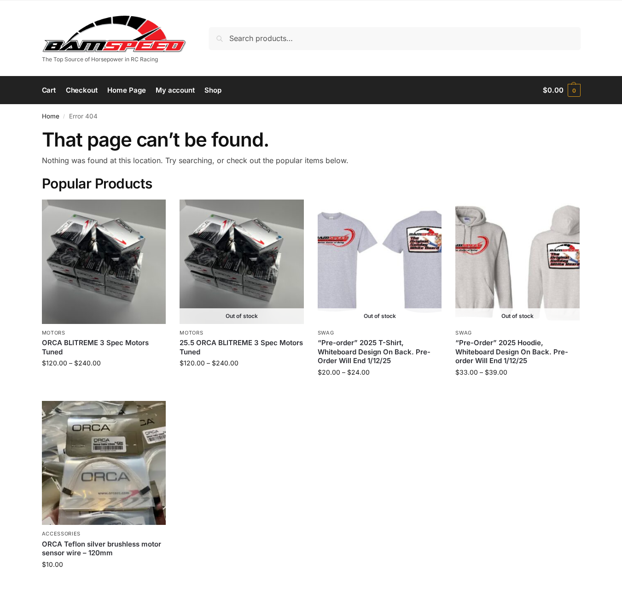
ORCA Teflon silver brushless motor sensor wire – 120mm (101, 549)
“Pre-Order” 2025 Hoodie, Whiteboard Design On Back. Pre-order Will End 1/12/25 (511, 351)
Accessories (61, 533)
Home (50, 116)
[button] (561, 90)
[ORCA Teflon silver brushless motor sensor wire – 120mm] (104, 463)
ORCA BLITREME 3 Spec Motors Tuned (95, 347)
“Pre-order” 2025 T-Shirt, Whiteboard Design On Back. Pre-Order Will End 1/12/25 (374, 351)
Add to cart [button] (104, 584)
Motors (53, 332)
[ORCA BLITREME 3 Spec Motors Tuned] (104, 262)
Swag (326, 332)
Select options (104, 382)
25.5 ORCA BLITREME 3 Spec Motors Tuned (241, 347)
